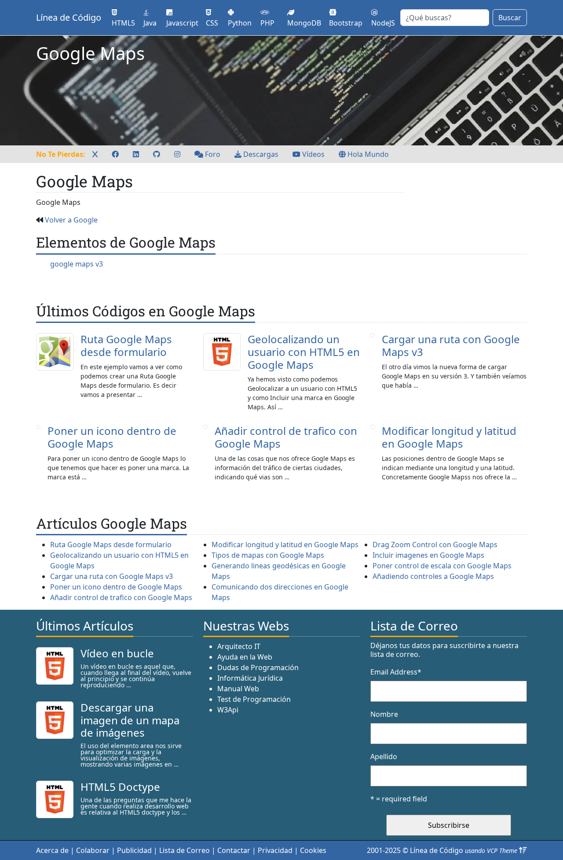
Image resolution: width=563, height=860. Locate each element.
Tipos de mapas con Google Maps (268, 555)
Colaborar (93, 850)
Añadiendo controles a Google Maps (433, 576)
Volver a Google (71, 220)
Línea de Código (68, 17)
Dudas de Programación (258, 667)
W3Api (227, 710)
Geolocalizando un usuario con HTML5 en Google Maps (304, 352)
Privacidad (275, 850)
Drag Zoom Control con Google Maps (435, 544)
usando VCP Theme (491, 850)
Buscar (509, 17)
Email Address (395, 672)
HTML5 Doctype (120, 786)
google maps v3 (76, 264)
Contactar (233, 850)
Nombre (384, 714)
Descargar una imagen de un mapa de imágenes (129, 720)
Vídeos (312, 154)
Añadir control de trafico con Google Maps (286, 437)
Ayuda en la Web (244, 657)
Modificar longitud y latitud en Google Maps (449, 437)
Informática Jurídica (250, 678)
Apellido (383, 756)
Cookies (313, 850)
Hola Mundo (367, 154)
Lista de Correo (184, 850)
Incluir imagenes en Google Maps (428, 555)
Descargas (259, 154)
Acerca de (52, 850)
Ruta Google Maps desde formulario (126, 345)
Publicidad (134, 850)
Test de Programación (254, 699)
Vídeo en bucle (117, 653)
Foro (211, 154)
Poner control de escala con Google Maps (442, 566)
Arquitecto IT (238, 646)
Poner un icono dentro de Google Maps (112, 437)
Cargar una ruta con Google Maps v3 (451, 345)
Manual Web (238, 688)
